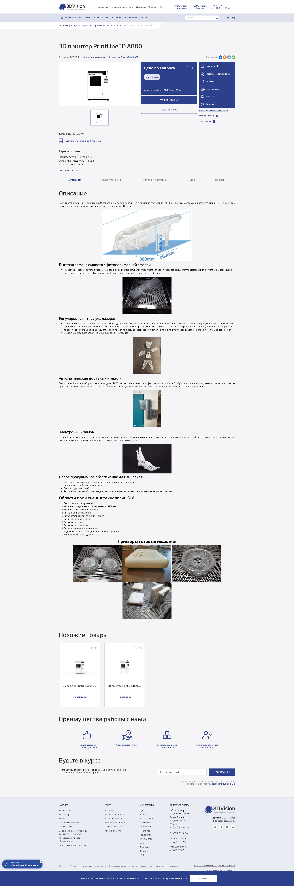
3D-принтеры (65, 810)
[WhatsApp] (233, 57)
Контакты (145, 830)
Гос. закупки (103, 7)
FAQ (160, 7)
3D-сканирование (114, 818)
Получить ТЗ (212, 81)
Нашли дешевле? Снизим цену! (213, 110)
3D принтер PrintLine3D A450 (79, 685)
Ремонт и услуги (113, 830)
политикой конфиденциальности (169, 878)
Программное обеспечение (73, 845)
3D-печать (110, 810)
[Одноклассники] (225, 57)
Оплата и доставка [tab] (155, 179)
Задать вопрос (169, 109)
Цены (142, 810)
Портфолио (146, 822)
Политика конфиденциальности (221, 870)
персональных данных (223, 783)
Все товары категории (94, 57)
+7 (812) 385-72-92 (179, 820)
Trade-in (210, 96)
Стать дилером (119, 7)
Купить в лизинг (213, 89)
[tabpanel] (147, 404)
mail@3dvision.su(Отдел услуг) (178, 848)
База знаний (146, 866)
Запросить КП (212, 66)
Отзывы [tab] (220, 179)
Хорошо (203, 878)
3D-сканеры (65, 814)
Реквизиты (173, 866)
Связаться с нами (179, 805)
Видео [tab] (191, 179)
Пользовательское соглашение (123, 866)
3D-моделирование (114, 814)
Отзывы (152, 7)
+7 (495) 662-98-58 (179, 827)
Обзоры (62, 866)
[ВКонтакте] (220, 57)
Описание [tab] (75, 179)
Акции (143, 814)
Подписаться (222, 772)
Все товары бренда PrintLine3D (123, 57)
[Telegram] (229, 57)
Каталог (63, 805)
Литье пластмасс (113, 826)
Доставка (141, 7)
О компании (146, 826)
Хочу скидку (205, 121)
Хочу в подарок (206, 115)
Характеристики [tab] (112, 179)
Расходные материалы (70, 822)
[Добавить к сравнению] (193, 68)
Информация (147, 805)
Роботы (62, 818)
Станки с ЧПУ (65, 826)
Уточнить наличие (169, 100)
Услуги (108, 805)
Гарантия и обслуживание (218, 74)
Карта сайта (160, 866)
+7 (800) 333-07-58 (221, 8)
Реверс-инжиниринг (115, 822)
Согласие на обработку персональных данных (214, 866)
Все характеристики (69, 170)
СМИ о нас (73, 866)
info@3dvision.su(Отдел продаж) (178, 840)
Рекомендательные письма (94, 866)
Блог (131, 7)
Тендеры (210, 104)
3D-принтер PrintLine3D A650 (124, 685)
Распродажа (146, 818)
